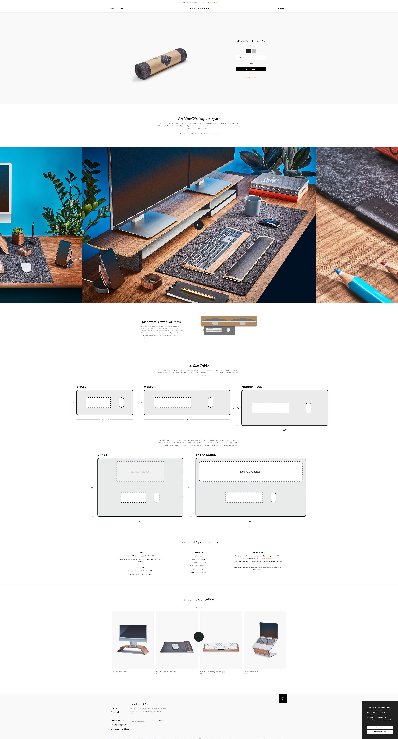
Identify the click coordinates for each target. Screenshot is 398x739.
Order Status (117, 720)
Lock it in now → (213, 2)
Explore (121, 9)
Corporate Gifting (120, 728)
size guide (197, 133)
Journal (115, 712)
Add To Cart (251, 69)
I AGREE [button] (379, 728)
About (114, 707)
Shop (113, 9)
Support (115, 716)
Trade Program (119, 724)
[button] (6, 225)
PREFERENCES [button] (380, 732)
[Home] (199, 8)
